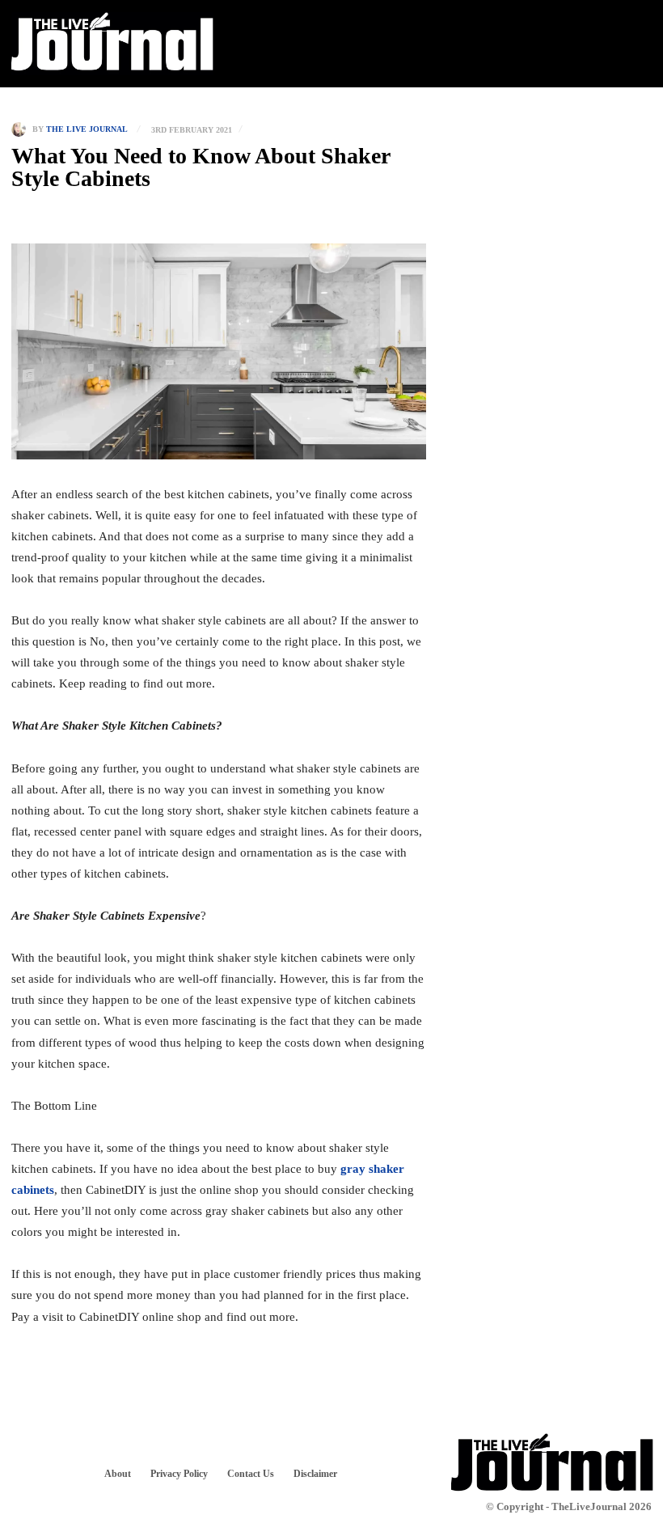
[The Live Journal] (21, 129)
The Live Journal (87, 129)
